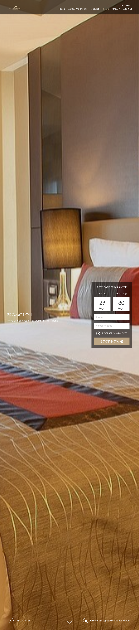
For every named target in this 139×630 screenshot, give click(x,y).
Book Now (110, 341)
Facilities (95, 9)
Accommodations (77, 9)
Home (62, 9)
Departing (121, 293)
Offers (105, 9)
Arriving (102, 293)
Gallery (116, 9)
